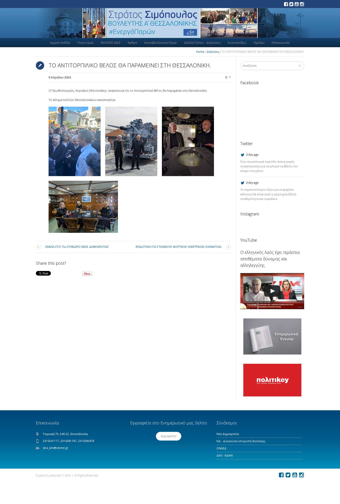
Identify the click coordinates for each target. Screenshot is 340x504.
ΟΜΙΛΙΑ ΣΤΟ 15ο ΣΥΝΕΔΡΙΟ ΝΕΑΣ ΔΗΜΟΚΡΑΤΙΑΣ (77, 247)
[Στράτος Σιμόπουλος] (170, 23)
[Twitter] (291, 4)
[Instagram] (302, 4)
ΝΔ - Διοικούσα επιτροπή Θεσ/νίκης (240, 441)
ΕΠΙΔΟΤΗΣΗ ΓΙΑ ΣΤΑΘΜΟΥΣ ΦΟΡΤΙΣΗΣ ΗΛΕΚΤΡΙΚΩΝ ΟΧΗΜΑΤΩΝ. (179, 247)
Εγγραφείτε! (168, 436)
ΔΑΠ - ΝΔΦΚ (224, 455)
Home (200, 52)
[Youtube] (296, 4)
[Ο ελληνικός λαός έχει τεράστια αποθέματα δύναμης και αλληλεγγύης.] (272, 291)
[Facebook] (286, 4)
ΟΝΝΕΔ (221, 448)
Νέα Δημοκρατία (227, 434)
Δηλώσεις (213, 52)
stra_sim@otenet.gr (55, 448)
